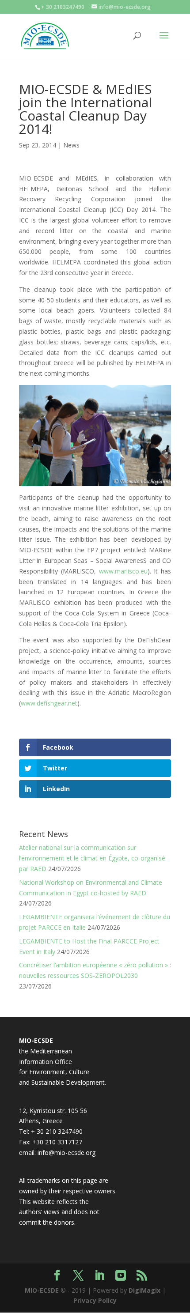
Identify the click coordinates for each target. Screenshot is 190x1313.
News (71, 145)
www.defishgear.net (49, 703)
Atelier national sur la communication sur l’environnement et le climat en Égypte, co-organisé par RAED (92, 858)
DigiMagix (144, 1290)
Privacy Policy (95, 1300)
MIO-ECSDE (42, 1290)
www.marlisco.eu (123, 571)
